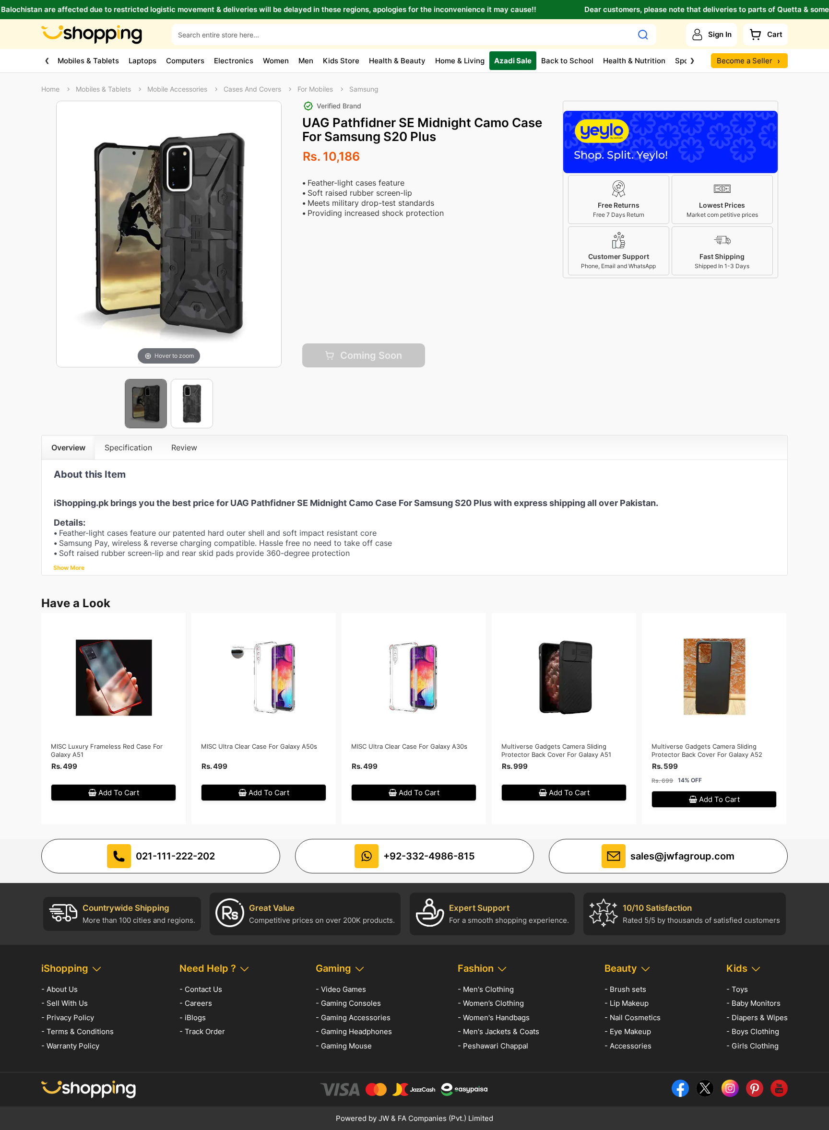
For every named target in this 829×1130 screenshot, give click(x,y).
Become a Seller (748, 60)
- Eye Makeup (627, 1031)
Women (276, 60)
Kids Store (341, 60)
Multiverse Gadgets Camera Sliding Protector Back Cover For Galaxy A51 (556, 750)
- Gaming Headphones (354, 1031)
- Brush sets (625, 989)
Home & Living (460, 60)
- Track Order (202, 1031)
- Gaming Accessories (353, 1017)
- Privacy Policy (67, 1017)
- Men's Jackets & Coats (498, 1031)
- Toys (737, 989)
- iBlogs (192, 1017)
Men (305, 60)
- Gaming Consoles (348, 1003)
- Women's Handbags (494, 1017)
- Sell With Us (64, 1003)
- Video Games (341, 989)
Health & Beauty (397, 60)
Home (50, 89)
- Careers (195, 1003)
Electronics (233, 60)
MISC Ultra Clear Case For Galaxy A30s (409, 746)
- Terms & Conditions (77, 1031)
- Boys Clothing (752, 1031)
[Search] (643, 34)
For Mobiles (315, 89)
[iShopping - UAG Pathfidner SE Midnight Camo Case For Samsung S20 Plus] (146, 404)
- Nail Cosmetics (632, 1017)
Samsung (364, 89)
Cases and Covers (252, 89)
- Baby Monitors (753, 1003)
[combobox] (402, 34)
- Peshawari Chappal (493, 1045)
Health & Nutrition (634, 60)
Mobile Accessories (177, 89)
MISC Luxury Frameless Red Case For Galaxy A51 (107, 750)
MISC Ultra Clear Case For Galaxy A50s (259, 746)
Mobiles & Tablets (88, 60)
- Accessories (627, 1045)
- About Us (59, 989)
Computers (185, 60)
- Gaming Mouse (344, 1045)
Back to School (567, 60)
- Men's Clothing (486, 989)
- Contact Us (200, 989)
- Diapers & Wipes (757, 1017)
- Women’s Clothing (491, 1003)
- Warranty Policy (70, 1045)
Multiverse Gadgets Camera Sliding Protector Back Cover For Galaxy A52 (706, 750)
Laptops (142, 60)
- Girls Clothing (752, 1045)
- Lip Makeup (626, 1003)
